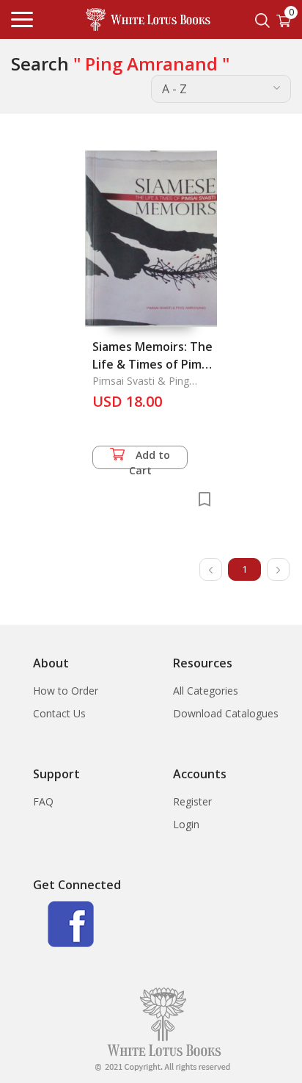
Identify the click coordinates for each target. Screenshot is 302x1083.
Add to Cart (150, 458)
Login (186, 824)
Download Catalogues (226, 713)
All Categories (205, 691)
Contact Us (59, 713)
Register (192, 801)
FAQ (43, 801)
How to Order (65, 691)
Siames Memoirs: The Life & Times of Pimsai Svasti (154, 364)
